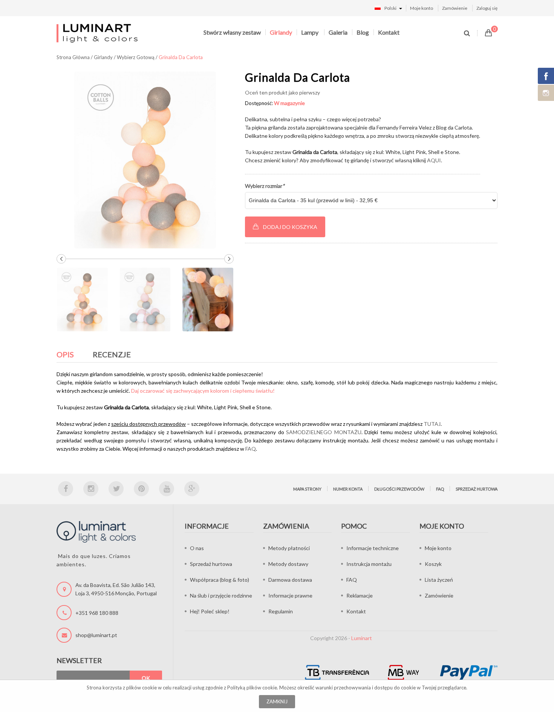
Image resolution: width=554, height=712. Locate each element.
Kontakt (388, 32)
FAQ (250, 448)
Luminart (361, 638)
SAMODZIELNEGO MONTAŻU (323, 432)
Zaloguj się (486, 8)
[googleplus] (191, 488)
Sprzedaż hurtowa (476, 488)
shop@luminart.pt (96, 635)
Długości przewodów (399, 488)
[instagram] (90, 488)
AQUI (434, 160)
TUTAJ (432, 424)
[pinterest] (141, 488)
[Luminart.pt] (98, 33)
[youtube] (166, 488)
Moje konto (421, 8)
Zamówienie (454, 8)
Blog (363, 32)
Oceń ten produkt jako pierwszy (282, 92)
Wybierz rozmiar (265, 186)
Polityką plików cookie (252, 688)
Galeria (338, 32)
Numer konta (348, 488)
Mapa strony (307, 488)
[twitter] (116, 488)
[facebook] (65, 488)
